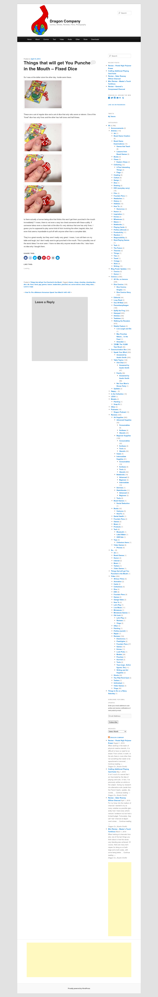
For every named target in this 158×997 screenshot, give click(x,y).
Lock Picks (121, 652)
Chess (116, 159)
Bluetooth (120, 532)
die (28, 284)
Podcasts (114, 409)
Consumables (124, 425)
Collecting (117, 164)
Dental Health (119, 516)
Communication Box (119, 349)
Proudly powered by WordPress (79, 988)
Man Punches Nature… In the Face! (122, 336)
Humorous (121, 209)
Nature (116, 222)
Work (116, 263)
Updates (117, 388)
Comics (46, 39)
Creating (117, 175)
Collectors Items (123, 542)
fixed (36, 284)
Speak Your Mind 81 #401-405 (60, 292)
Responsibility (119, 237)
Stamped (117, 313)
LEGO (113, 396)
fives (32, 284)
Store (85, 39)
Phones (119, 547)
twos (92, 284)
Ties (115, 256)
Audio (70, 39)
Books (116, 157)
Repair (116, 633)
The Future (118, 248)
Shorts (116, 675)
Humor (116, 211)
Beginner (122, 480)
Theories (117, 250)
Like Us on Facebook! (116, 105)
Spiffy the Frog (119, 310)
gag (40, 284)
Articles (114, 130)
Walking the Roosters (122, 321)
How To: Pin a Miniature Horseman (37, 292)
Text (54, 39)
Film (115, 193)
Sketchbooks (121, 490)
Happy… (114, 391)
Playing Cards (119, 227)
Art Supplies (118, 417)
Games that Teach (123, 146)
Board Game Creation (122, 136)
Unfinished (118, 683)
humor (50, 284)
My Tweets (112, 116)
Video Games (119, 545)
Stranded (120, 342)
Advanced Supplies (124, 420)
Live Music (118, 607)
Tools (121, 448)
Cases (119, 453)
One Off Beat (118, 302)
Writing (116, 266)
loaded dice (57, 284)
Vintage (116, 261)
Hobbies (117, 203)
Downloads (95, 39)
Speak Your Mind (120, 352)
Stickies (117, 315)
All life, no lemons (121, 279)
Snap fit (117, 404)
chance (70, 282)
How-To (119, 513)
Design (116, 180)
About (37, 39)
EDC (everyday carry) (122, 188)
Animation (118, 581)
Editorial (117, 297)
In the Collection (117, 394)
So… (113, 550)
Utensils (122, 433)
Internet (116, 560)
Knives (116, 216)
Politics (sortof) (119, 631)
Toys (115, 540)
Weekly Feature (119, 326)
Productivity (118, 232)
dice (25, 284)
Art (115, 133)
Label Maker (121, 534)
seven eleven (76, 284)
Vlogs (119, 623)
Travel (116, 258)
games (44, 284)
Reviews (114, 415)
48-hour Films (119, 579)
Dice (115, 183)
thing (87, 284)
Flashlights (121, 641)
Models (114, 399)
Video (62, 39)
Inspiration (118, 214)
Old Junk (117, 615)
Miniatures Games (121, 612)
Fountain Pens (119, 196)
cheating (82, 282)
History (116, 201)
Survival (120, 659)
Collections (118, 586)
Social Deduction (123, 503)
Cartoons (120, 511)
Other (78, 39)
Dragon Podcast (120, 412)
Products (117, 527)
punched (65, 284)
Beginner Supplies (124, 435)
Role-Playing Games (121, 240)
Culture (116, 177)
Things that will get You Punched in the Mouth (46, 282)
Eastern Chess (122, 162)
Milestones (118, 219)
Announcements (117, 128)
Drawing (117, 185)
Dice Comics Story (124, 292)
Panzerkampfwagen (121, 305)
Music (116, 524)
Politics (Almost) (120, 230)
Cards (116, 584)
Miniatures (118, 610)
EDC (115, 592)
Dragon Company (65, 21)
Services (120, 487)
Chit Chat (120, 362)
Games (116, 521)
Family (119, 373)
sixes (83, 284)
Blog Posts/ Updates (119, 269)
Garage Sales (119, 599)
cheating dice (90, 282)
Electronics (121, 638)
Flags (119, 172)
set (69, 284)
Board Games (119, 500)
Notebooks (118, 224)
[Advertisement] (119, 899)
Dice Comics (118, 284)
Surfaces (122, 430)
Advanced (123, 477)
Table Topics (118, 360)
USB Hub (120, 537)
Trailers (116, 566)
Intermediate (124, 482)
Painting (117, 401)
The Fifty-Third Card (121, 678)
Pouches (120, 657)
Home (29, 39)
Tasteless (117, 318)
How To (116, 602)
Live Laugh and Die (124, 328)
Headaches (118, 198)
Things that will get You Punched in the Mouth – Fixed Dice (58, 65)
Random (117, 235)
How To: (117, 206)
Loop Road (118, 300)
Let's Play (117, 605)
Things (116, 253)
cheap (76, 282)
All (109, 125)
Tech (115, 245)
